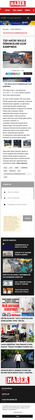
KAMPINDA (24, 167)
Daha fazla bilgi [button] (18, 412)
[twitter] (9, 74)
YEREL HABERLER (15, 29)
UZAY (5, 177)
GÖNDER (27, 218)
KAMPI (16, 167)
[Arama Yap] (28, 18)
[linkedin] (12, 74)
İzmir (11, 167)
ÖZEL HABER (17, 10)
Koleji (5, 171)
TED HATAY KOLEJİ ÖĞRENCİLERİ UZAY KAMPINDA (14, 174)
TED (19, 171)
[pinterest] (14, 74)
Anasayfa (6, 29)
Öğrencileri (12, 171)
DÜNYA (27, 10)
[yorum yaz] (19, 74)
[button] (33, 10)
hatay (5, 167)
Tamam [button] (17, 416)
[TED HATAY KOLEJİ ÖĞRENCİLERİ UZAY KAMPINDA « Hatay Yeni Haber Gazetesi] (17, 3)
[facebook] (7, 74)
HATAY (7, 10)
